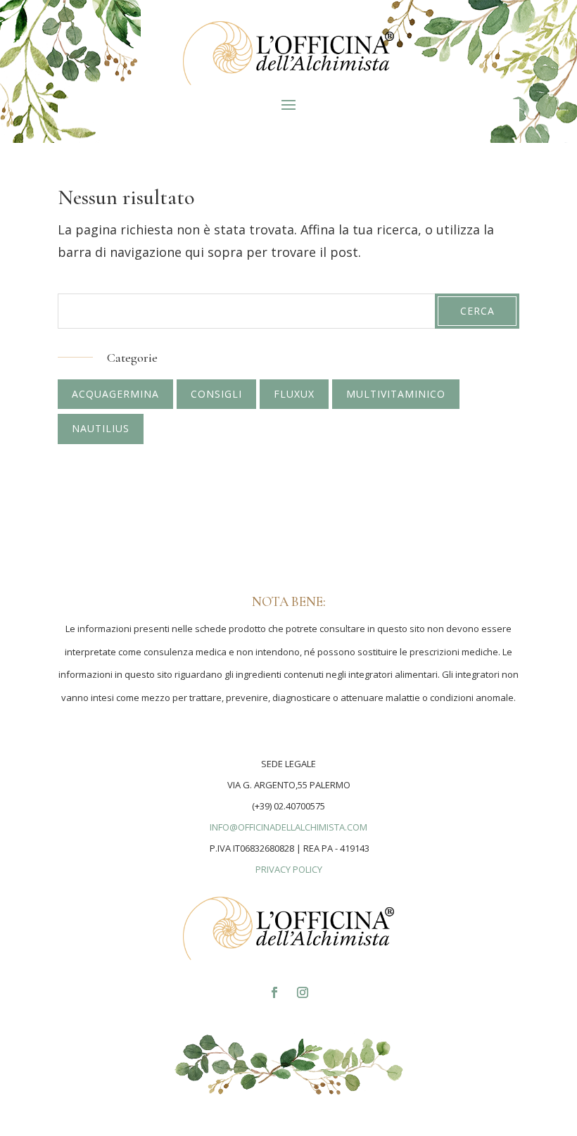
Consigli (216, 393)
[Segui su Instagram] (302, 992)
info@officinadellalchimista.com (288, 827)
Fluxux (294, 393)
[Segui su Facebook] (274, 992)
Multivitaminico (395, 393)
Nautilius (100, 428)
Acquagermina (115, 393)
